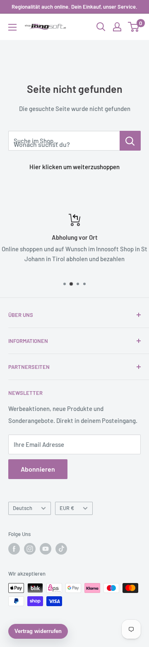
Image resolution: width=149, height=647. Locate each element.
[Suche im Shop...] (130, 141)
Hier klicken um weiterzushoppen (74, 166)
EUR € (67, 508)
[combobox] (64, 141)
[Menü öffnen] (12, 27)
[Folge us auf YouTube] (45, 549)
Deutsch (22, 508)
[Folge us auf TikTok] (61, 549)
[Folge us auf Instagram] (30, 549)
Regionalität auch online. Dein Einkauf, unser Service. (74, 6)
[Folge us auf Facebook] (14, 549)
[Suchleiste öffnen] (101, 26)
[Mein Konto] (117, 26)
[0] (134, 27)
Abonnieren (38, 469)
